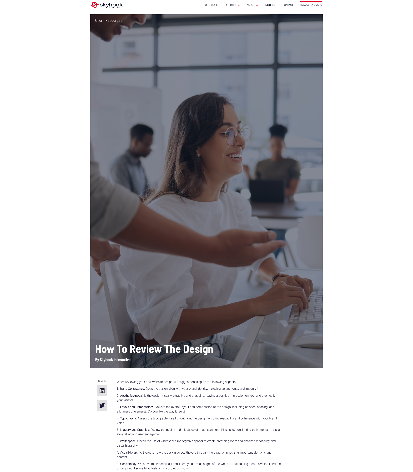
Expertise (230, 4)
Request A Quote (311, 4)
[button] (102, 390)
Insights (270, 4)
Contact (287, 4)
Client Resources (108, 20)
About (251, 4)
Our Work (211, 4)
